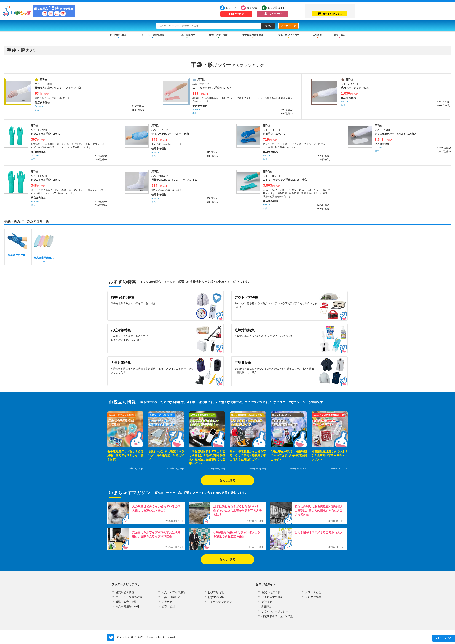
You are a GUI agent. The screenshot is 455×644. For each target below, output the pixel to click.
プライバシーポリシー (274, 611)
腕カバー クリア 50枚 (355, 87)
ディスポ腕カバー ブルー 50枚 (170, 133)
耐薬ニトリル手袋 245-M (46, 179)
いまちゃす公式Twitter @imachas (110, 637)
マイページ (275, 13)
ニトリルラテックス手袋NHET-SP (211, 87)
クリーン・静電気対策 (152, 35)
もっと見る (227, 480)
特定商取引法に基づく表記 (277, 616)
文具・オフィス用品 (288, 35)
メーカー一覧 (288, 25)
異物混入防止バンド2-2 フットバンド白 (174, 179)
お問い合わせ (236, 13)
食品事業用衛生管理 (252, 35)
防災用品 (317, 35)
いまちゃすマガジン (220, 601)
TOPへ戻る (443, 638)
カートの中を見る (332, 13)
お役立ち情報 (216, 592)
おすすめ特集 (216, 597)
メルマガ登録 (313, 597)
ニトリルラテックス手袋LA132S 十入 (285, 179)
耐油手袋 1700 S (274, 133)
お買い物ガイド (276, 7)
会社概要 (266, 601)
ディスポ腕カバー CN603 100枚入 (396, 133)
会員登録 (252, 7)
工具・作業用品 (187, 35)
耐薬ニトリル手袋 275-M (46, 133)
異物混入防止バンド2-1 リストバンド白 (58, 87)
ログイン (231, 7)
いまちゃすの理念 (272, 597)
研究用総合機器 (118, 35)
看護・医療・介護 (218, 35)
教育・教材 (340, 35)
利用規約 (266, 606)
